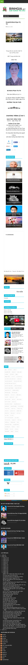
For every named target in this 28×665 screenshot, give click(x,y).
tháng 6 (5, 565)
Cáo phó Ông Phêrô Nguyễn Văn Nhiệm (11, 621)
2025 (3, 556)
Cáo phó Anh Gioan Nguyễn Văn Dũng (15, 506)
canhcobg (4, 656)
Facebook (6, 298)
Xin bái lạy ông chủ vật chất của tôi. (10, 575)
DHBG (16, 374)
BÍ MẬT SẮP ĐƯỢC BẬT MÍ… (9, 583)
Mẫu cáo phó (7, 399)
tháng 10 (5, 560)
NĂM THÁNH (19, 399)
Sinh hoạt (13, 413)
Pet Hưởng (20, 406)
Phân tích (13, 408)
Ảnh (5, 369)
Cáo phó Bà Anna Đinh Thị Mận (9, 598)
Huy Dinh (4, 643)
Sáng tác (7, 413)
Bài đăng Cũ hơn (20, 271)
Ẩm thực (10, 369)
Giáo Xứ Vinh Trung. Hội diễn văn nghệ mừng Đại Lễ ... (14, 624)
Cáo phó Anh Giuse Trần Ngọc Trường (15, 531)
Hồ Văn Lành (7, 392)
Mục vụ (13, 399)
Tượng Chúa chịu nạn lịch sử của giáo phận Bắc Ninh (14, 627)
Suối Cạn (18, 413)
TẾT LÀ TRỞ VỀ (6, 580)
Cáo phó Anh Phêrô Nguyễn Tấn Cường (11, 586)
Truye (18, 426)
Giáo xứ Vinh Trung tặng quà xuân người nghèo (13, 591)
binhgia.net (4, 652)
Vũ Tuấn (4, 650)
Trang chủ (14, 271)
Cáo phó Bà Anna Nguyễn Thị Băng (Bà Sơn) (12, 613)
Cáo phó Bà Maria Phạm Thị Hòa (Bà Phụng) (12, 612)
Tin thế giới (7, 426)
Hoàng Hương (16, 390)
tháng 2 (5, 571)
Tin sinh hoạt (16, 424)
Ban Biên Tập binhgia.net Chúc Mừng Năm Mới (13, 579)
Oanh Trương (13, 406)
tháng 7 (5, 564)
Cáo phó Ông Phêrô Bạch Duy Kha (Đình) (11, 615)
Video (12, 431)
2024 (3, 629)
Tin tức (13, 426)
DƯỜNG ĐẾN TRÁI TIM (8, 606)
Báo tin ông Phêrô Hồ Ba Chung (9, 628)
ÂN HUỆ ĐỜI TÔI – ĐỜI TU (9, 599)
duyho (3, 657)
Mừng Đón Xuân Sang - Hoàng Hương (11, 592)
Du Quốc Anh (19, 376)
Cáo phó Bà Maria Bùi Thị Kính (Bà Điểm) (11, 604)
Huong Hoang (5, 641)
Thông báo (13, 422)
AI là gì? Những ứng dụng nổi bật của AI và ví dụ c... (14, 607)
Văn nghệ (7, 431)
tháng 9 (5, 561)
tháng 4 (5, 568)
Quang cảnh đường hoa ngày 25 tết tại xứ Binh (13, 587)
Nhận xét (8, 495)
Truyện (6, 429)
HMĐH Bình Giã (8, 390)
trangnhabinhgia (5, 659)
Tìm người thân (8, 424)
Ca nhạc (6, 374)
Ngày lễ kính (7, 401)
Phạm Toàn (7, 408)
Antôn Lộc (4, 636)
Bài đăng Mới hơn (7, 271)
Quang (3, 648)
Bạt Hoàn (4, 638)
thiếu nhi (7, 422)
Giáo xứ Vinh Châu (8, 311)
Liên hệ (6, 397)
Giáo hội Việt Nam (17, 381)
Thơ (18, 422)
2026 (3, 555)
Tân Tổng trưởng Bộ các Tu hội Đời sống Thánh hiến (14, 611)
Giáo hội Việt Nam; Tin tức (10, 383)
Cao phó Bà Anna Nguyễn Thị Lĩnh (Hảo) (16, 520)
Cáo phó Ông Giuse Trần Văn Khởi (10, 616)
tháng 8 (5, 563)
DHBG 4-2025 (7, 376)
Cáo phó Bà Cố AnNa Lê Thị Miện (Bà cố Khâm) (13, 576)
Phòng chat (19, 408)
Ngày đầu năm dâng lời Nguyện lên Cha (11, 578)
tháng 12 (5, 557)
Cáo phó (12, 374)
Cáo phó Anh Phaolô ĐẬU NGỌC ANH (15, 545)
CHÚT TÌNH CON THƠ (7, 595)
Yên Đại (16, 431)
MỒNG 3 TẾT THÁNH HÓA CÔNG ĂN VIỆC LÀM (13, 574)
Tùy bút (11, 429)
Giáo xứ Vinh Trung (8, 312)
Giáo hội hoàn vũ (8, 381)
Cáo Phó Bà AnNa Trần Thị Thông (10, 600)
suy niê (11, 415)
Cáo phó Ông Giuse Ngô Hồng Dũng (10, 594)
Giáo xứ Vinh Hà (7, 309)
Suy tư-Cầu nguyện (9, 417)
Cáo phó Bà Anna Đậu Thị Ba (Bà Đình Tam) (12, 620)
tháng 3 (5, 570)
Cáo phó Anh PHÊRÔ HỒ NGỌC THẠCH (16, 538)
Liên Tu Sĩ (12, 397)
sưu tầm (16, 417)
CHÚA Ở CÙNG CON (7, 596)
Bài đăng (8, 493)
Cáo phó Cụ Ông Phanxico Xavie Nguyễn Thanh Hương (14, 582)
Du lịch (13, 376)
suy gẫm (6, 415)
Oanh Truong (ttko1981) (7, 645)
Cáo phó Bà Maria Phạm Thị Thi (9, 603)
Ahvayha (4, 634)
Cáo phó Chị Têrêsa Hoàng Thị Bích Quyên (12, 623)
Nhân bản (7, 406)
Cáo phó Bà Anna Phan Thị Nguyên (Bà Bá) (16, 513)
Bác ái (15, 369)
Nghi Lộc (14, 401)
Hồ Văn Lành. (14, 392)
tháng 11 (5, 559)
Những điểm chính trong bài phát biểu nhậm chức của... (14, 584)
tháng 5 (5, 567)
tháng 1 (5, 572)
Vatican (16, 429)
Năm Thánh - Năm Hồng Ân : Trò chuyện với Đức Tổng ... (15, 625)
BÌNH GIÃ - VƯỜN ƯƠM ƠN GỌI (10, 602)
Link (16, 397)
